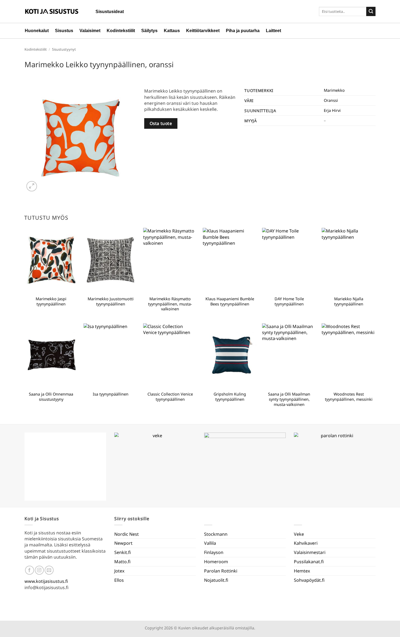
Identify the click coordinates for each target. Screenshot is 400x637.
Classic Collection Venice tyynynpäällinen (170, 397)
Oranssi (331, 100)
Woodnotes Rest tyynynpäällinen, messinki (349, 397)
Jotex (119, 571)
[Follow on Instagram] (39, 570)
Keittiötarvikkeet (203, 30)
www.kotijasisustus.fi (46, 581)
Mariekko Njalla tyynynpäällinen (348, 301)
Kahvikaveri (306, 543)
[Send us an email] (49, 570)
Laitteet (273, 30)
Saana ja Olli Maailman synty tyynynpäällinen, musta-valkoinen (289, 399)
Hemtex (302, 571)
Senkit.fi (122, 552)
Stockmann (215, 534)
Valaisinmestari (309, 552)
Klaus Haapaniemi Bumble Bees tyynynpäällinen (229, 301)
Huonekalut (37, 30)
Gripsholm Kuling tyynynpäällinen (230, 397)
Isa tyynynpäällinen (110, 394)
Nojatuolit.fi (216, 580)
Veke (299, 534)
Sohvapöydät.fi (309, 580)
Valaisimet (89, 30)
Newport (123, 543)
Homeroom (216, 562)
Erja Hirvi (332, 110)
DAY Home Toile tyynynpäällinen (289, 301)
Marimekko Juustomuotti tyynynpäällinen (111, 301)
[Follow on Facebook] (29, 570)
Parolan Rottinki (220, 571)
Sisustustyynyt (64, 49)
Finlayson (213, 552)
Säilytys (149, 30)
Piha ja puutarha (243, 30)
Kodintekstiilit (121, 30)
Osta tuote (161, 123)
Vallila (210, 543)
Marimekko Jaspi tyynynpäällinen (51, 301)
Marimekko (334, 90)
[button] (31, 186)
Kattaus (172, 30)
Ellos (119, 580)
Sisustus (64, 30)
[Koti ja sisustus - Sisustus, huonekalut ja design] (51, 11)
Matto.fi (122, 562)
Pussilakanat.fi (309, 562)
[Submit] (371, 11)
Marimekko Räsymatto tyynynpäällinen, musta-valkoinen (170, 303)
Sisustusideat (110, 11)
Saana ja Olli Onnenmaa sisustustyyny (51, 397)
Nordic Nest (126, 534)
